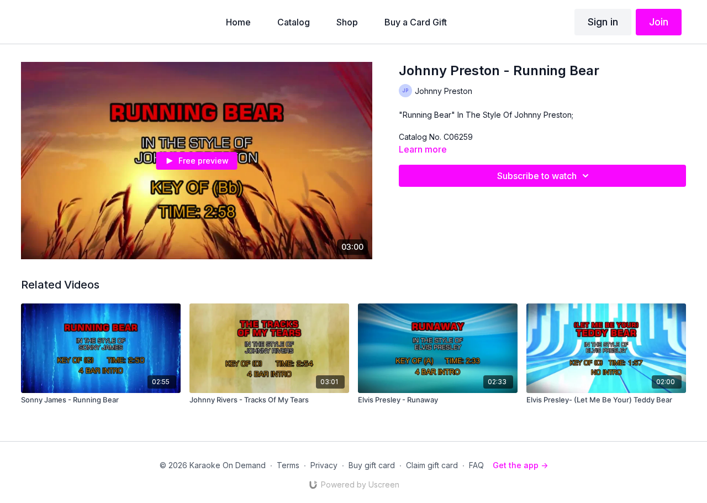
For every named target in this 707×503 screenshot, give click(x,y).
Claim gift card (432, 465)
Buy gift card (372, 465)
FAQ (476, 465)
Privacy (323, 465)
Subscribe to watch (537, 175)
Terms (288, 465)
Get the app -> (520, 465)
